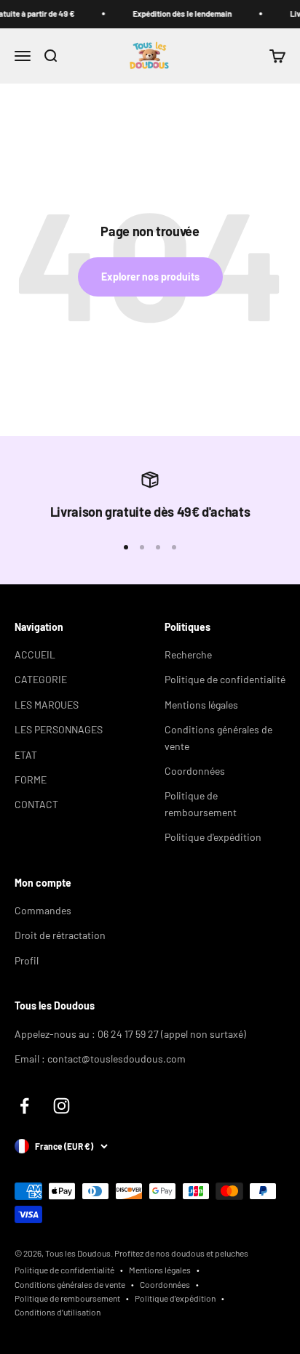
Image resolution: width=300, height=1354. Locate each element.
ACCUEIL (35, 654)
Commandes (43, 910)
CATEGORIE (41, 679)
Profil (27, 960)
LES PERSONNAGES (59, 729)
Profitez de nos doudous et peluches (181, 1253)
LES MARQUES (47, 704)
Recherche (188, 654)
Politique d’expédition (175, 1298)
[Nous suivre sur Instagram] (61, 1106)
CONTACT (36, 804)
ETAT (26, 755)
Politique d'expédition (213, 837)
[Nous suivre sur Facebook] (24, 1106)
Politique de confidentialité (225, 679)
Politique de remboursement (201, 803)
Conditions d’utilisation (57, 1312)
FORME (31, 779)
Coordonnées (195, 771)
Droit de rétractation (60, 935)
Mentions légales (201, 704)
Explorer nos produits (150, 276)
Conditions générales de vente (218, 737)
